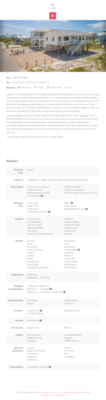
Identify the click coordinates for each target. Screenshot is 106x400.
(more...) (68, 87)
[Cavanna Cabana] (53, 6)
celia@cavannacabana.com (75, 392)
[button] (2, 46)
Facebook (46, 395)
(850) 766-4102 (51, 392)
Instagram (59, 395)
